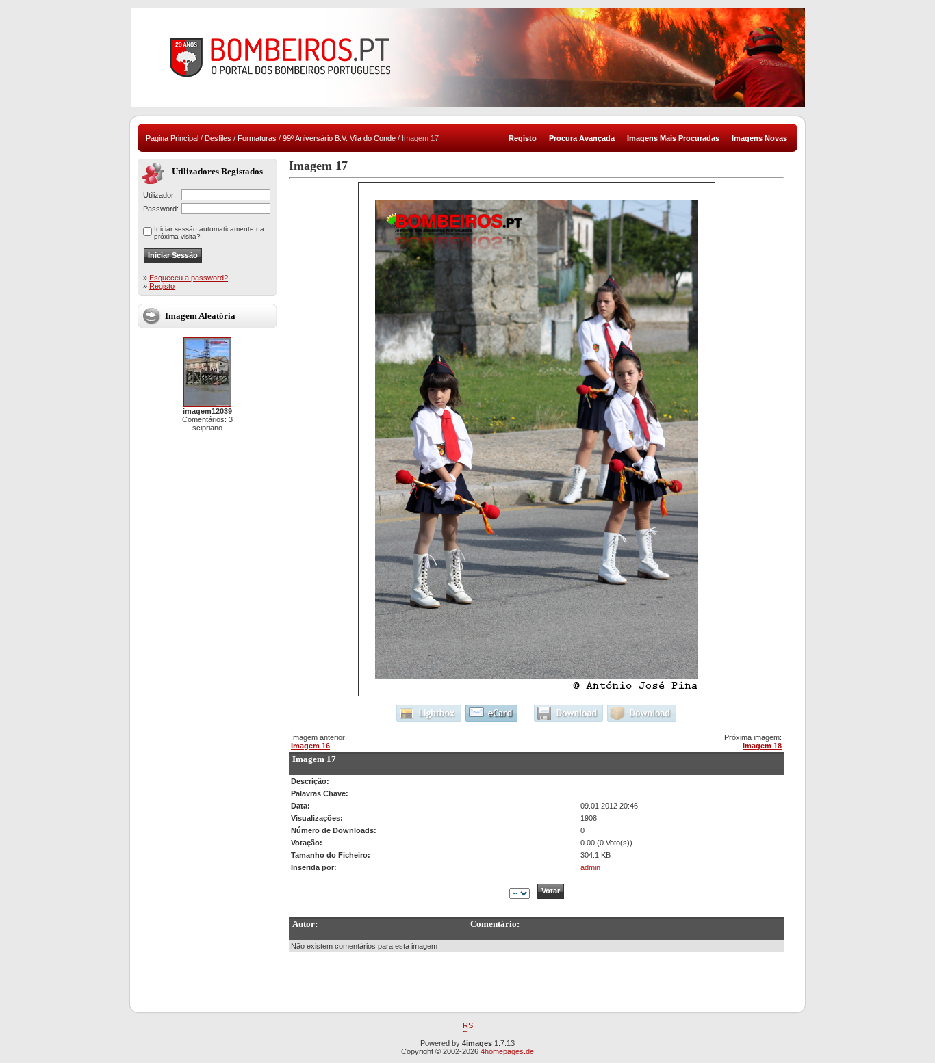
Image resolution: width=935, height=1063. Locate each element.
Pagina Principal (172, 138)
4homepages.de (507, 1051)
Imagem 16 (310, 746)
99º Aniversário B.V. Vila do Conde (339, 138)
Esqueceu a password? (188, 278)
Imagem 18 (762, 746)
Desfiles (218, 138)
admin (590, 867)
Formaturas (257, 138)
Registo (162, 286)
